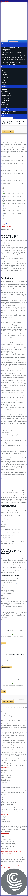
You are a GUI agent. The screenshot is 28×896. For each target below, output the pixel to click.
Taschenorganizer (5, 115)
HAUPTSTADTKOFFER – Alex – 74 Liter (14, 630)
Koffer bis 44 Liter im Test (8, 113)
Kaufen (3, 642)
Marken (3, 66)
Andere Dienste (4, 826)
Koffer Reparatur (6, 49)
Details (2, 641)
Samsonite (4, 74)
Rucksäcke (4, 89)
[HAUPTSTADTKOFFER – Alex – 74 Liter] (14, 619)
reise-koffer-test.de (13, 41)
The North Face (5, 77)
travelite (4, 81)
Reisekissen (5, 104)
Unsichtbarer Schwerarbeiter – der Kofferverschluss (14, 56)
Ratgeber (3, 45)
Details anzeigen (5, 767)
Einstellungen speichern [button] (6, 853)
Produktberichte (5, 109)
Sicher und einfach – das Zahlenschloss (11, 52)
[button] (14, 881)
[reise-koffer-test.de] (14, 9)
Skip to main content (5, 1)
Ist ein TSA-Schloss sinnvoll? (9, 50)
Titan (3, 79)
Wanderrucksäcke (7, 91)
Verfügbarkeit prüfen (6, 667)
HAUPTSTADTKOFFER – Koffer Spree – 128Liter (14, 679)
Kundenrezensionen (6, 226)
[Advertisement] (14, 30)
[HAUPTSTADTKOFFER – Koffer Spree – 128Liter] (14, 668)
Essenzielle (3, 758)
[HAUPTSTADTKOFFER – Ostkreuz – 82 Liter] (14, 644)
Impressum (4, 713)
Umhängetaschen (6, 98)
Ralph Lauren (5, 70)
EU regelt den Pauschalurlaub (9, 64)
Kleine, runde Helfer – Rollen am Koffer (11, 61)
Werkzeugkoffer (6, 107)
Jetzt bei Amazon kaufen (7, 131)
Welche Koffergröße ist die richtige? (11, 47)
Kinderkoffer (5, 97)
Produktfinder (4, 86)
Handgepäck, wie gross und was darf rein (12, 57)
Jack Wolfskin (5, 69)
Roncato (4, 72)
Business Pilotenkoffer (7, 95)
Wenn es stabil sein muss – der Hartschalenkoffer (14, 59)
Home (2, 43)
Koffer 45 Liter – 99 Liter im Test (10, 111)
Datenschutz (4, 711)
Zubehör (4, 102)
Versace (4, 82)
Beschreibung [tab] (4, 223)
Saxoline (4, 75)
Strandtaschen (5, 100)
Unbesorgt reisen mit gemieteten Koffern (12, 62)
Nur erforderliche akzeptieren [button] (16, 851)
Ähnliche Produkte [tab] (5, 225)
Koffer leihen (5, 54)
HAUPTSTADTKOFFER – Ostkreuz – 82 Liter (14, 654)
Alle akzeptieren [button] (4, 851)
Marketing (3, 787)
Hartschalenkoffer (6, 93)
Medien (2, 807)
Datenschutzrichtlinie (6, 855)
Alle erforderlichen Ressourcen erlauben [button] (10, 865)
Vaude (3, 84)
